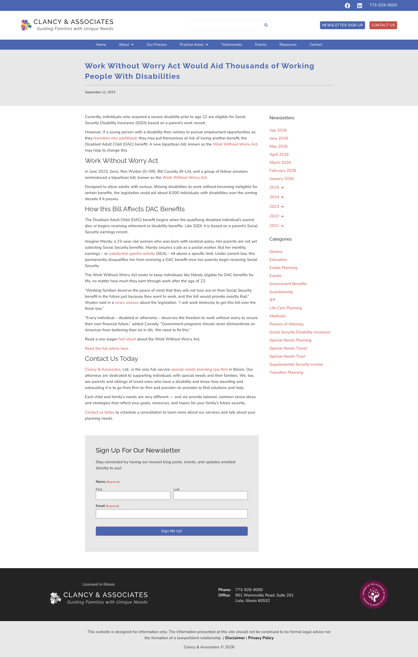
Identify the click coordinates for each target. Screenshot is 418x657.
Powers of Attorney (287, 324)
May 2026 (279, 146)
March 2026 (280, 162)
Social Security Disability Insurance (300, 332)
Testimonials (231, 44)
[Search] (266, 25)
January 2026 (282, 178)
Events (260, 44)
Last (176, 489)
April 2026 (279, 154)
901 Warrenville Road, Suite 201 (264, 595)
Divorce (276, 251)
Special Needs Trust (287, 356)
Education (278, 259)
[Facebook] (347, 5)
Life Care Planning (286, 308)
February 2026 (283, 170)
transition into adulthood (115, 138)
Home (101, 44)
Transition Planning (286, 372)
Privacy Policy (261, 637)
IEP (272, 299)
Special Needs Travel (288, 348)
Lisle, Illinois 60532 (252, 600)
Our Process (157, 44)
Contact (316, 44)
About (124, 44)
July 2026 (278, 130)
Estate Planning (283, 267)
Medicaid (277, 316)
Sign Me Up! (171, 531)
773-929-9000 (383, 5)
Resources (288, 44)
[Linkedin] (359, 5)
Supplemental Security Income (296, 364)
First (99, 489)
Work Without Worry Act (235, 144)
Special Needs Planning (291, 340)
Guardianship (281, 291)
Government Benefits (288, 283)
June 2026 (279, 138)
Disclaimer (235, 637)
